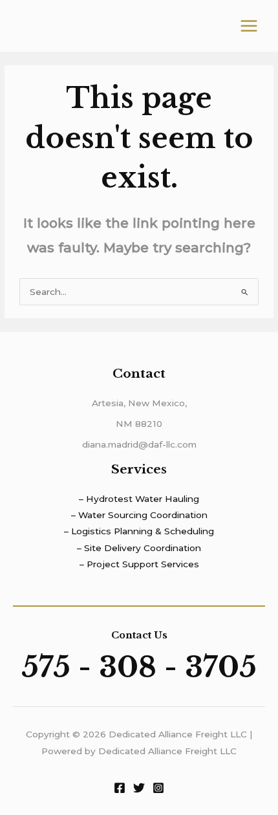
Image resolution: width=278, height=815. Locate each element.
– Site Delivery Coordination (139, 548)
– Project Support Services (139, 564)
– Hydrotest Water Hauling (139, 499)
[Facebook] (119, 788)
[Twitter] (139, 788)
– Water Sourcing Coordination (139, 515)
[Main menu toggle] (249, 26)
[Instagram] (158, 788)
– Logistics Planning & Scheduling (139, 531)
